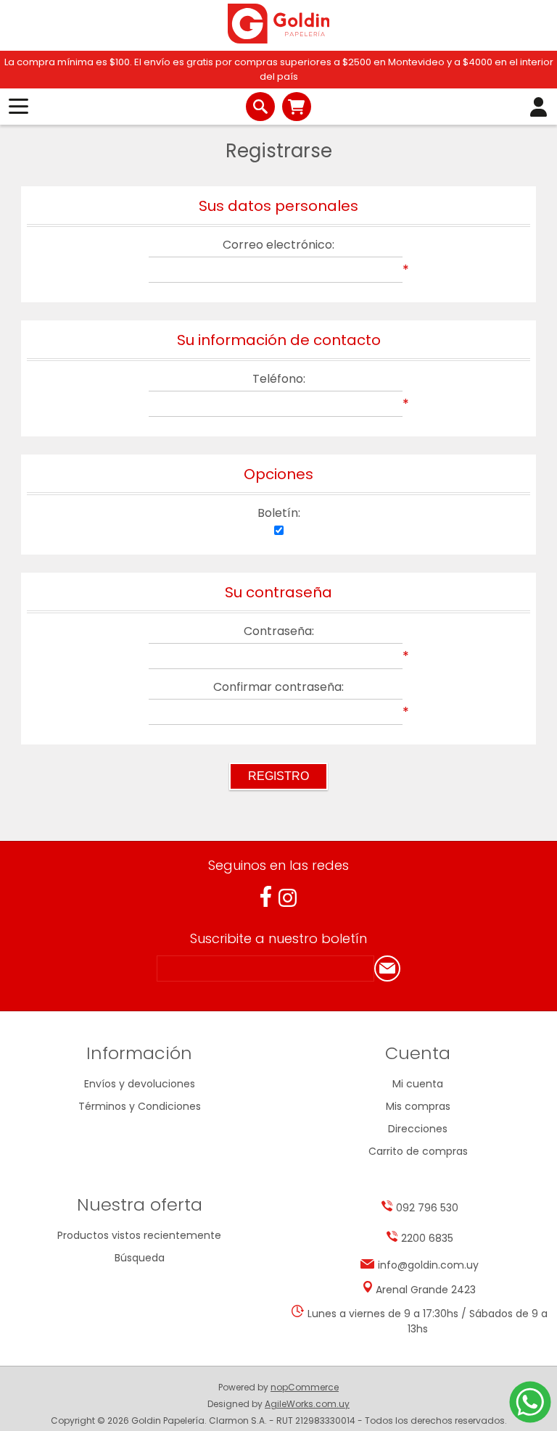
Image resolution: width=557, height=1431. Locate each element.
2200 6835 (427, 1238)
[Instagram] (287, 898)
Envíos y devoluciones (139, 1084)
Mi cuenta (417, 1084)
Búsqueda (140, 1257)
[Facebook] (265, 896)
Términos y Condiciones (139, 1106)
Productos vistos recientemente (139, 1235)
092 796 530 (427, 1207)
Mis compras (418, 1106)
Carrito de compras (296, 106)
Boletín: (278, 513)
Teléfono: (278, 379)
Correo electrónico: (278, 245)
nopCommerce (305, 1387)
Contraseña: (279, 631)
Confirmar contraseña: (278, 687)
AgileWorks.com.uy (307, 1404)
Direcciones (417, 1128)
